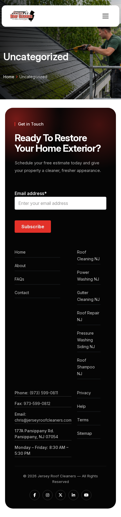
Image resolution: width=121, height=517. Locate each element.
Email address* (31, 193)
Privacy (84, 392)
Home (8, 76)
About (20, 265)
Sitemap (84, 433)
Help (81, 406)
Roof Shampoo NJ (86, 367)
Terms (83, 419)
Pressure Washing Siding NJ (86, 340)
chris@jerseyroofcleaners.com (43, 420)
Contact (22, 292)
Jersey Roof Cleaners (57, 476)
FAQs (19, 279)
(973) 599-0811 (44, 392)
